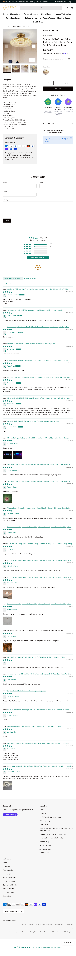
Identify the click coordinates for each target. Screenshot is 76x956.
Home (5, 14)
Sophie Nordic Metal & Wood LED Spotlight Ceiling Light (26, 691)
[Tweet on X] (49, 30)
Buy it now (58, 88)
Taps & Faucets (49, 18)
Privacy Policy (44, 842)
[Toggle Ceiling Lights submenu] (53, 14)
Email (41, 182)
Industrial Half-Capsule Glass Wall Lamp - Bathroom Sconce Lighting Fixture (33, 421)
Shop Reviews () (30, 278)
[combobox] (41, 8)
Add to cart (64, 83)
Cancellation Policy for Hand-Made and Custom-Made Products (34, 928)
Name (5, 182)
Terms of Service (45, 845)
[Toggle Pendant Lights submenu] (37, 14)
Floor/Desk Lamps (13, 18)
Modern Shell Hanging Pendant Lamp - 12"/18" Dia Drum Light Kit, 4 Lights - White (36, 657)
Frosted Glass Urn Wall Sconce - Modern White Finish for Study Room (31, 344)
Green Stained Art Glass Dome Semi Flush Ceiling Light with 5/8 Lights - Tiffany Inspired (37, 360)
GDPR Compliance (45, 853)
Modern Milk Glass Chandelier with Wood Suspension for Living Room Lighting (34, 726)
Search (41, 810)
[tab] (7, 80)
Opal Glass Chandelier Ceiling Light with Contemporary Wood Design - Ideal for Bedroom (38, 710)
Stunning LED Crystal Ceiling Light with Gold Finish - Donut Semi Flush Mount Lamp (19, 26)
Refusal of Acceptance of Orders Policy (52, 834)
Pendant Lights (30, 14)
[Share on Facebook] (53, 30)
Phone (5, 191)
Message (6, 200)
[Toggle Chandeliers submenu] (21, 14)
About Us (42, 813)
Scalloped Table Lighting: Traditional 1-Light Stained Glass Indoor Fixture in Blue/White (37, 289)
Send (7, 220)
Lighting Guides (63, 18)
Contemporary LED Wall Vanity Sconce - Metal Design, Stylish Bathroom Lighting (35, 310)
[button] (72, 8)
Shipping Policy (44, 821)
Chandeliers (15, 14)
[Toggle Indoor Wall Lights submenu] (72, 14)
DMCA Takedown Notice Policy (50, 817)
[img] (38, 238)
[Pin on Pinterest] (57, 30)
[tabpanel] (20, 106)
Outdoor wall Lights (33, 18)
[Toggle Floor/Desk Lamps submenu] (22, 18)
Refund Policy (44, 824)
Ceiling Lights (46, 14)
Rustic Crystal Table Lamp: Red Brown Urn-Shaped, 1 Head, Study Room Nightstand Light (38, 377)
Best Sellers (38, 22)
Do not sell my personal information (51, 838)
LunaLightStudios (11, 920)
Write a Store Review (38, 257)
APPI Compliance (45, 849)
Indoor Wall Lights (63, 14)
